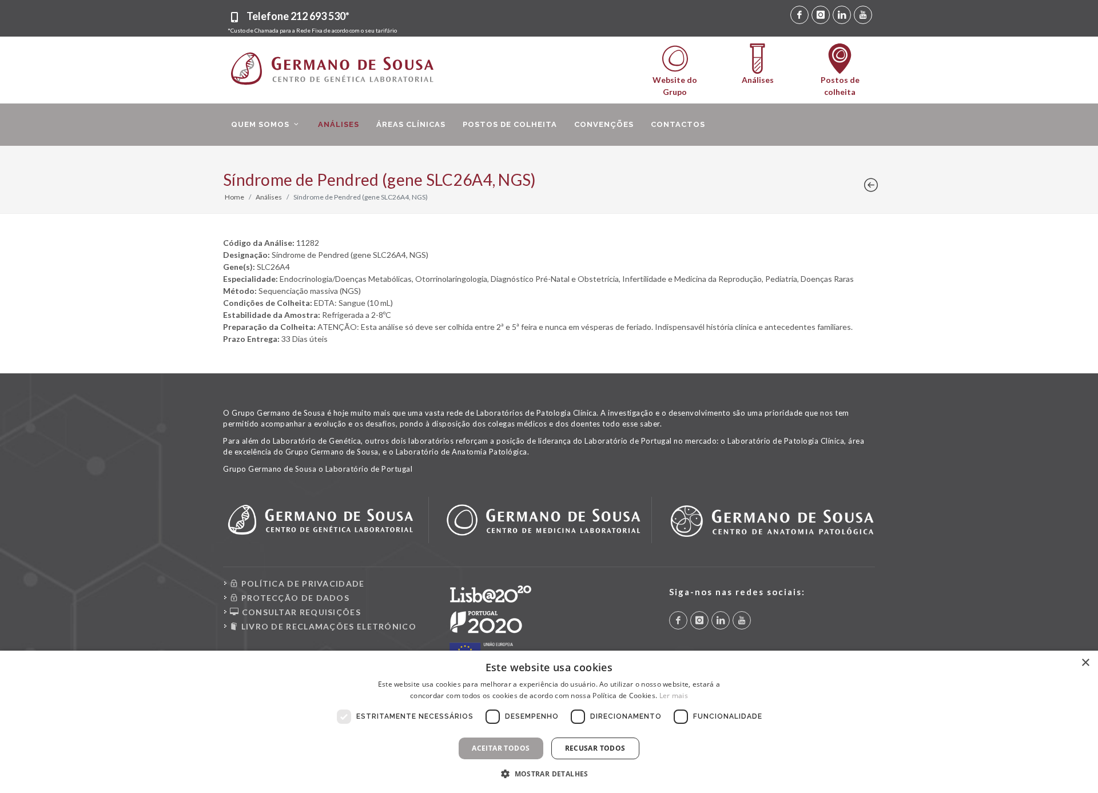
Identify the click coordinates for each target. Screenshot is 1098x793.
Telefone (297, 16)
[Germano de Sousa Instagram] (820, 15)
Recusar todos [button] (595, 748)
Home (234, 197)
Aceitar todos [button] (501, 748)
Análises (269, 197)
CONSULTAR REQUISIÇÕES (300, 612)
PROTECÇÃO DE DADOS (293, 598)
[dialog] (549, 722)
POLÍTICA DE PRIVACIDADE (301, 583)
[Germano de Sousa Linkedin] (842, 15)
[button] (549, 773)
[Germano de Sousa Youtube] (863, 15)
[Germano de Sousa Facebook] (799, 15)
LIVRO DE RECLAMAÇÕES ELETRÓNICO (327, 626)
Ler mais (673, 695)
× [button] (1085, 663)
